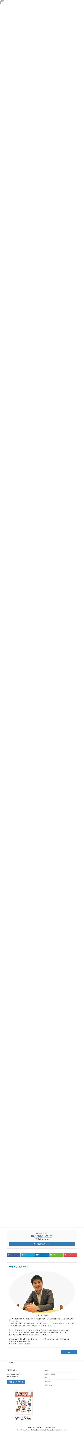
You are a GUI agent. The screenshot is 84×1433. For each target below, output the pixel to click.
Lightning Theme (35, 1429)
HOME (47, 1370)
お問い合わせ (48, 1385)
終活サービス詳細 (50, 1374)
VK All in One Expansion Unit (47, 1429)
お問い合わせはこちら (16, 1382)
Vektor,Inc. (58, 1429)
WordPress (26, 1429)
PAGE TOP (80, 1388)
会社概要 (11, 1363)
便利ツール (48, 1381)
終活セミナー (48, 1378)
